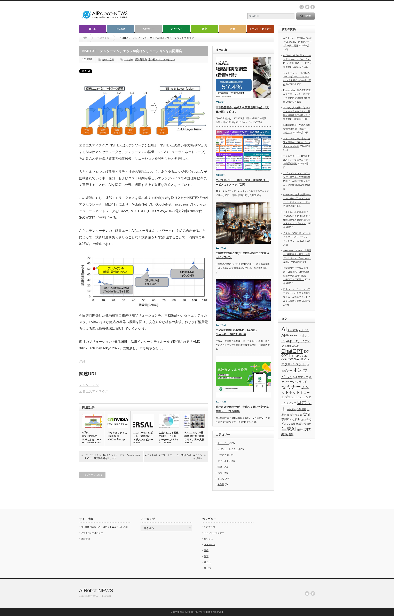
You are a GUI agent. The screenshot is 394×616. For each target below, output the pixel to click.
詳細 (82, 361)
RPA (290, 359)
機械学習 (301, 423)
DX (306, 351)
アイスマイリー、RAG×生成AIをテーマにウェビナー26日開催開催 (296, 160)
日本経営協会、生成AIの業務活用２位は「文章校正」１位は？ (296, 129)
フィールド (176, 28)
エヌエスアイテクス (94, 391)
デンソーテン (89, 385)
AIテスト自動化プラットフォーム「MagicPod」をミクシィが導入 (173, 456)
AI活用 (295, 346)
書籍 (293, 423)
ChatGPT (292, 351)
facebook (312, 7)
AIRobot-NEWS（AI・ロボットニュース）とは (104, 527)
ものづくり (148, 28)
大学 (292, 414)
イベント (298, 364)
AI (284, 329)
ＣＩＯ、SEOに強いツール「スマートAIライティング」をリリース (296, 237)
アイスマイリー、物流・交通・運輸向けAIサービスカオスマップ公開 (296, 142)
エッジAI (128, 59)
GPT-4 (285, 355)
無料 (309, 423)
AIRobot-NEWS (96, 590)
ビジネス (120, 28)
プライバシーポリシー (92, 532)
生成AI (288, 429)
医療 (232, 28)
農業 (291, 434)
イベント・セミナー (260, 28)
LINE (298, 355)
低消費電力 (141, 59)
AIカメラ (304, 330)
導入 (291, 419)
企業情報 (301, 409)
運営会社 (85, 538)
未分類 (221, 484)
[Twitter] (307, 593)
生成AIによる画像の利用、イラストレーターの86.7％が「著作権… (169, 438)
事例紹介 (291, 409)
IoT (293, 355)
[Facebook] (312, 593)
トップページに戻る (92, 474)
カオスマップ (300, 377)
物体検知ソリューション (161, 59)
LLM (305, 355)
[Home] (85, 38)
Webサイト (302, 359)
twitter (307, 7)
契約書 (298, 414)
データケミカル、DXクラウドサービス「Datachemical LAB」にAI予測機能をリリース (112, 456)
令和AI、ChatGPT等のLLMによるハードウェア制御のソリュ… (92, 439)
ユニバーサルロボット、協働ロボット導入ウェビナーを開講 (143, 438)
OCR (284, 359)
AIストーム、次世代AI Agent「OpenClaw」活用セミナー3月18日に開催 (297, 42)
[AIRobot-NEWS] (105, 19)
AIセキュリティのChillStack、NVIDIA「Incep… (117, 436)
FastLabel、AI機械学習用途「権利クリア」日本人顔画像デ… (194, 438)
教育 (204, 28)
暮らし (92, 28)
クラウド (301, 381)
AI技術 (288, 346)
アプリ (286, 364)
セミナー (291, 386)
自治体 (300, 429)
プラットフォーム (296, 397)
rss (301, 7)
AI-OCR (292, 330)
